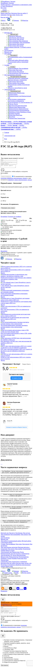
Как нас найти (22, 13)
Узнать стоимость (6, 176)
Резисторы (20, 558)
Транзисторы (5, 560)
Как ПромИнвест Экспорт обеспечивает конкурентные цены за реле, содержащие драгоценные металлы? (16, 472)
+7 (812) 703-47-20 (6, 605)
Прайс (22, 589)
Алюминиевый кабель (14, 541)
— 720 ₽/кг (7, 125)
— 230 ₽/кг (14, 127)
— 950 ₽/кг (10, 121)
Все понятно (4, 665)
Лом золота (11, 549)
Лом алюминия (5, 534)
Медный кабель (26, 541)
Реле (25, 558)
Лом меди (12, 533)
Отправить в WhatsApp (21, 584)
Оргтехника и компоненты (21, 553)
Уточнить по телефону (14, 216)
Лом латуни (26, 533)
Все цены (3, 8)
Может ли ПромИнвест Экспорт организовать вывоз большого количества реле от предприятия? (16, 521)
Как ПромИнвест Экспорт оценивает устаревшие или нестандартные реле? (16, 507)
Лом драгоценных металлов (12, 75)
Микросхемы (5, 557)
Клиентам (4, 11)
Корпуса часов (10, 550)
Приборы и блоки (6, 558)
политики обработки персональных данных (14, 178)
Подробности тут (6, 604)
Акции (14, 561)
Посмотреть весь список (8, 208)
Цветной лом (8, 32)
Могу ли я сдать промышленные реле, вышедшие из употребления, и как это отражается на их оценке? (16, 484)
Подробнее (4, 216)
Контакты (14, 13)
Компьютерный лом (7, 553)
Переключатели (13, 557)
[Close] (3, 600)
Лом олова (18, 544)
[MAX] (3, 20)
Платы (22, 552)
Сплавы (6, 65)
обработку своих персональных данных (20, 180)
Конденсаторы (21, 555)
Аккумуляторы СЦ (6, 555)
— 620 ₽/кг (18, 125)
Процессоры (16, 552)
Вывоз (14, 589)
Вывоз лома (4, 13)
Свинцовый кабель (6, 542)
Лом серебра (18, 549)
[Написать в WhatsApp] (24, 20)
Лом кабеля (7, 53)
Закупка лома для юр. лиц (15, 15)
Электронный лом (10, 89)
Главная (3, 561)
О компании (23, 561)
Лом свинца (24, 534)
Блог (9, 13)
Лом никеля (25, 544)
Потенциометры (24, 557)
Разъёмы (14, 558)
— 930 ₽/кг (21, 123)
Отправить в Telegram (7, 584)
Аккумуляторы (9, 50)
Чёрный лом (8, 52)
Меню (5, 589)
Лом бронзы (19, 533)
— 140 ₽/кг (11, 129)
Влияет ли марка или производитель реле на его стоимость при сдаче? (16, 495)
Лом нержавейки (15, 534)
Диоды (14, 555)
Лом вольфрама (10, 544)
